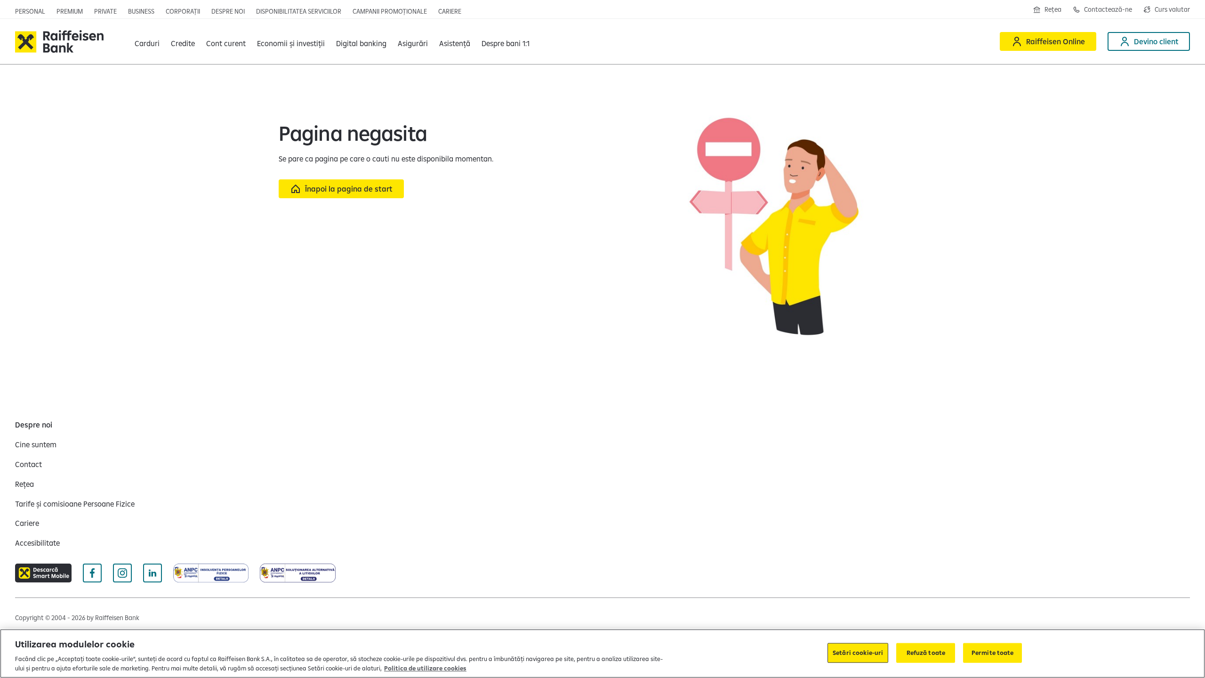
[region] (602, 653)
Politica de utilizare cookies (425, 668)
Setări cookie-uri (858, 652)
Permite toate (993, 652)
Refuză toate (926, 652)
